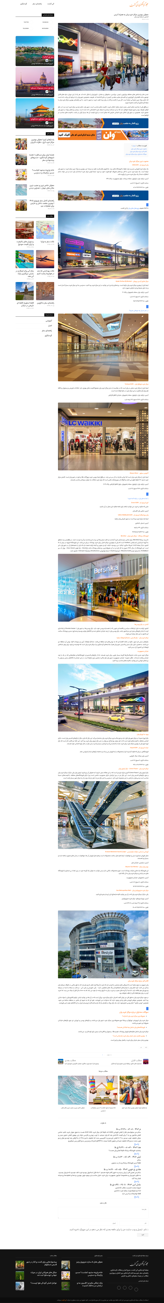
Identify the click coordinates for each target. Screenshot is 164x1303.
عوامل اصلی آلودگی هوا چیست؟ (44, 1283)
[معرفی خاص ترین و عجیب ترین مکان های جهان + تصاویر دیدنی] (72, 1090)
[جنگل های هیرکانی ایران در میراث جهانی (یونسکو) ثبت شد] (20, 1275)
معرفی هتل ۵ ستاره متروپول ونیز (89, 1262)
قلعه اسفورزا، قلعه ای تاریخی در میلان (25, 304)
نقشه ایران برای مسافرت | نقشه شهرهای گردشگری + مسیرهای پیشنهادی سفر (41, 158)
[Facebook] (136, 1290)
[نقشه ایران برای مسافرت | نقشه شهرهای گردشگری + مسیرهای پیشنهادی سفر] (21, 159)
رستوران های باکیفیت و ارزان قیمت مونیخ (25, 243)
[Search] (16, 4)
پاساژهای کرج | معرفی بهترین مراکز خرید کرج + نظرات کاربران (42, 141)
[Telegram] (119, 1290)
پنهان (134, 146)
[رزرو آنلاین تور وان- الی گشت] (103, 135)
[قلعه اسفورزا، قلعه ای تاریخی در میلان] (25, 291)
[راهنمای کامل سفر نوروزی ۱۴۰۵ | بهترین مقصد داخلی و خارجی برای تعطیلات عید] (21, 205)
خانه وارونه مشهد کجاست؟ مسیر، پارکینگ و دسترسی (43, 171)
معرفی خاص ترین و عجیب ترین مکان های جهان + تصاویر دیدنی (41, 186)
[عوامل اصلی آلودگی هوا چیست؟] (20, 1286)
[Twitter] (131, 1290)
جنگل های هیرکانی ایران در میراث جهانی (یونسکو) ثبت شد (44, 1274)
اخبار (50, 325)
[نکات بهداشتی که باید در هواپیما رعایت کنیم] (45, 259)
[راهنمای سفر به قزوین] (45, 291)
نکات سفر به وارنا (47, 241)
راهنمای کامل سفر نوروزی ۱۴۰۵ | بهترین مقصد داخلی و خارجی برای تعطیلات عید (42, 203)
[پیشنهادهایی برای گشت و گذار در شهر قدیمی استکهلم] (20, 1265)
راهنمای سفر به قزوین (45, 303)
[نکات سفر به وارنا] (45, 230)
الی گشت (64, 1300)
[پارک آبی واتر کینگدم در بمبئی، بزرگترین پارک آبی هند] (25, 259)
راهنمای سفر (37, 4)
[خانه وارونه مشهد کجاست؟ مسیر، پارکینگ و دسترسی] (103, 1090)
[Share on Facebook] (100, 1055)
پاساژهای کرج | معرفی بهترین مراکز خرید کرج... (134, 1108)
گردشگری (23, 4)
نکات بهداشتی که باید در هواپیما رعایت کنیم (45, 272)
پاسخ (136, 1144)
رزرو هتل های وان (133, 208)
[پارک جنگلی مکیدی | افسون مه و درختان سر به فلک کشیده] (65, 1286)
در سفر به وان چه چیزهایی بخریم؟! (138, 311)
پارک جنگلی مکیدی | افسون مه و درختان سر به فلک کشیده (90, 1284)
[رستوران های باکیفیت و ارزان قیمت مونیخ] (25, 230)
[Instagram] (125, 1290)
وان (141, 1047)
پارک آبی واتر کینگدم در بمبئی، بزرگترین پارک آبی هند (25, 274)
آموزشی (49, 320)
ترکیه (146, 1047)
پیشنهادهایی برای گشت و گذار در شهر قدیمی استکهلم (41, 1263)
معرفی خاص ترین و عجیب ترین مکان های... (72, 1108)
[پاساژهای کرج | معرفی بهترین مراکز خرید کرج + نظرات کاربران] (134, 1090)
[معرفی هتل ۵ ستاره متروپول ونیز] (65, 1265)
